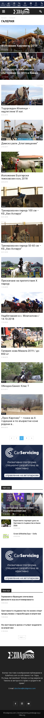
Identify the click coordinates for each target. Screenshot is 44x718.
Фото (4, 42)
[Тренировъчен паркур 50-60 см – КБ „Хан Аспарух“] (22, 232)
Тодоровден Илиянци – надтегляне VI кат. (15, 110)
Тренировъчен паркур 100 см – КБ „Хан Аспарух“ (20, 212)
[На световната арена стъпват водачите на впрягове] (22, 504)
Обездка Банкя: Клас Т (15, 385)
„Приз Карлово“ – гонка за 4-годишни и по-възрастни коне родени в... (19, 421)
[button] (40, 11)
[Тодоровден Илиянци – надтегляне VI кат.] (22, 95)
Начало (4, 18)
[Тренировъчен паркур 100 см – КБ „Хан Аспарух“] (22, 197)
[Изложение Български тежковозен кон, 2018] (22, 162)
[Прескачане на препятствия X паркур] (22, 267)
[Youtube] (28, 703)
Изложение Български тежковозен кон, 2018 (15, 177)
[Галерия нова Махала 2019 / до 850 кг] (22, 337)
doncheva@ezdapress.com (25, 688)
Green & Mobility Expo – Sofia (25, 534)
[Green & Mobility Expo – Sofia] (6, 536)
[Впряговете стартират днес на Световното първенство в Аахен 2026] (6, 523)
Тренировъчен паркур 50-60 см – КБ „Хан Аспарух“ (21, 247)
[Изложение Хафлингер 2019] (22, 44)
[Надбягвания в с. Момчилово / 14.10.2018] (22, 302)
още (21, 637)
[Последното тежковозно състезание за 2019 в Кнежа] (22, 71)
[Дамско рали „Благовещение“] (22, 130)
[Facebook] (15, 703)
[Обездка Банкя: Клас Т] (22, 372)
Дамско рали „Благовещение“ (19, 143)
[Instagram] (22, 703)
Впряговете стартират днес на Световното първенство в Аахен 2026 (26, 523)
